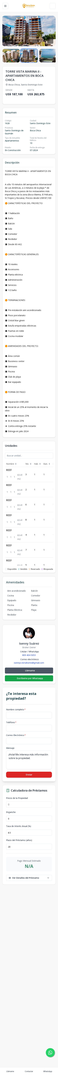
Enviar (29, 774)
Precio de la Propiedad (17, 798)
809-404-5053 (29, 655)
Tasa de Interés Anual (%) (18, 826)
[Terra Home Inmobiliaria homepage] (29, 6)
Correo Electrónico (16, 735)
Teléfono (11, 722)
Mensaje (10, 748)
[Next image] (50, 31)
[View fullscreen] (50, 41)
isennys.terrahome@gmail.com (29, 662)
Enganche (11, 812)
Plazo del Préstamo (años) (19, 840)
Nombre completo (16, 709)
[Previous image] (8, 31)
